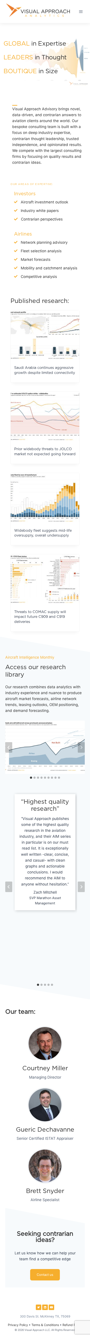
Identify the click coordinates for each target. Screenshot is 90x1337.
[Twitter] (39, 1307)
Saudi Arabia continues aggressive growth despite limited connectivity (44, 370)
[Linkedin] (45, 1307)
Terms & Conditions (45, 1325)
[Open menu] (81, 11)
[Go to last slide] (8, 747)
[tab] (31, 778)
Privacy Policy (18, 1325)
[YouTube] (51, 1307)
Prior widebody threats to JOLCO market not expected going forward (45, 451)
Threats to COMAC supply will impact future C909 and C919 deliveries (40, 617)
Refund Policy (72, 1325)
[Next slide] (81, 747)
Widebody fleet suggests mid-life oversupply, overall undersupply (43, 533)
